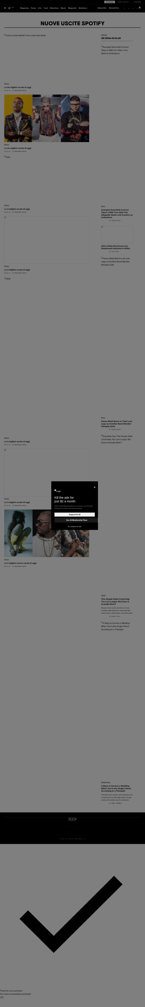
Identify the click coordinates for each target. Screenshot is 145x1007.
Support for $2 (74, 514)
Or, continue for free (74, 526)
